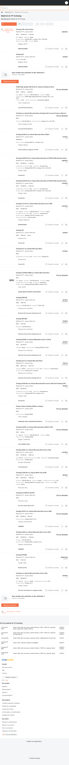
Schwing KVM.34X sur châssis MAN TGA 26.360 (31, 472)
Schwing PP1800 (21, 555)
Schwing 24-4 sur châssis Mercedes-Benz (29, 361)
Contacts (4, 673)
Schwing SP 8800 (4, 648)
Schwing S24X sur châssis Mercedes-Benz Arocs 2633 (33, 532)
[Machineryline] (2, 12)
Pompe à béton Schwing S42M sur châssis (29, 406)
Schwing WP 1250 (4, 653)
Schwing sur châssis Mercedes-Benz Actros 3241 (31, 573)
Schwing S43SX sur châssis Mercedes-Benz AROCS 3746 (34, 427)
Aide (3, 670)
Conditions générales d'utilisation (11, 703)
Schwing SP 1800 (4, 628)
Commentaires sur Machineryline (11, 712)
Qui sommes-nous (7, 667)
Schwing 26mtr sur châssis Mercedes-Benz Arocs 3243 (33, 450)
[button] (66, 3)
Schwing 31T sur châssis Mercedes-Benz (29, 248)
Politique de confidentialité (9, 706)
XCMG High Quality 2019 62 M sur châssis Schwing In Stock (35, 87)
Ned (7, 680)
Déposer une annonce (10, 81)
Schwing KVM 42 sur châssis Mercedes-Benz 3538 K (32, 134)
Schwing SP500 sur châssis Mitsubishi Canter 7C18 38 (33, 339)
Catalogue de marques (8, 715)
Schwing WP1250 (21, 297)
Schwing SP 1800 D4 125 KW (25, 493)
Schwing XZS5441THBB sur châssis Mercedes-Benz (32, 272)
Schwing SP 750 (4, 633)
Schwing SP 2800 (4, 642)
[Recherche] (66, 8)
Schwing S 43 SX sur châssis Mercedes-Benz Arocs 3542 (34, 203)
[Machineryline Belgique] (12, 3)
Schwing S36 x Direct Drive (24, 29)
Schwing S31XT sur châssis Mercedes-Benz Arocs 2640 (34, 511)
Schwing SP (20, 54)
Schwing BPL (4, 638)
